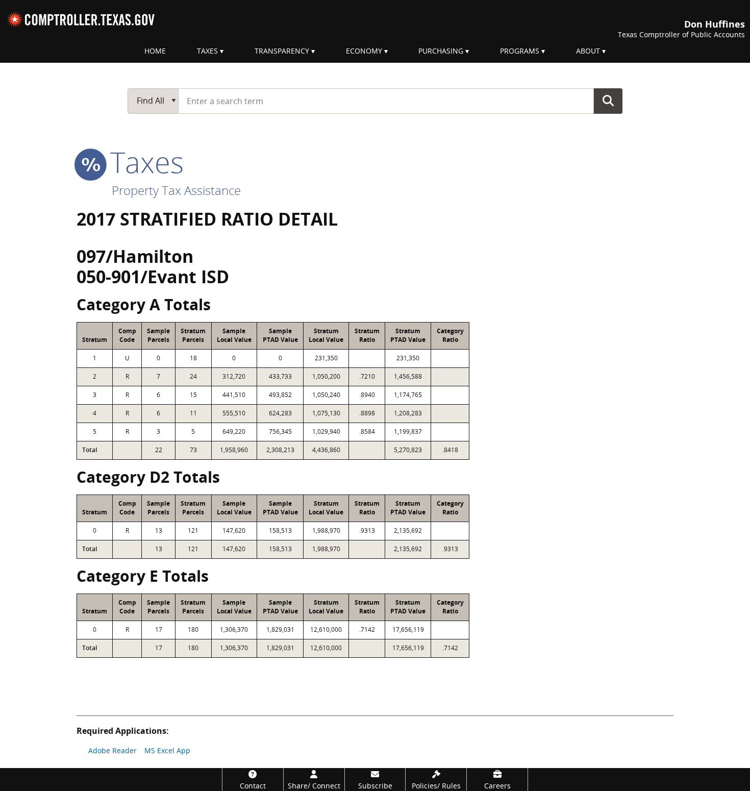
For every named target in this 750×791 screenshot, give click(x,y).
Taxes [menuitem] (207, 51)
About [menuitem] (588, 51)
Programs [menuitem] (519, 51)
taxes (143, 161)
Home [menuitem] (155, 51)
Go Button (608, 100)
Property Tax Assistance (176, 190)
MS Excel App (167, 750)
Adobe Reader (112, 750)
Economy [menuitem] (364, 51)
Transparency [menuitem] (282, 51)
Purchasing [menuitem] (440, 51)
